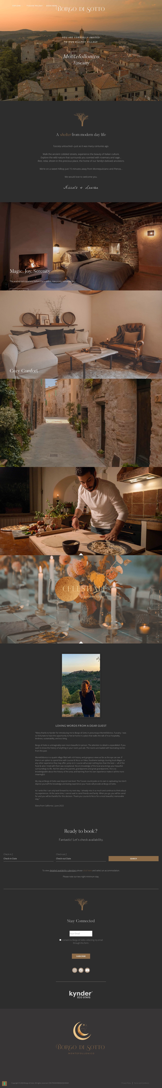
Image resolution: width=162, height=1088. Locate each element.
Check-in (8, 854)
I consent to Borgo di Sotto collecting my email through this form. (82, 941)
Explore (16, 6)
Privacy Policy (126, 1083)
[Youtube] (87, 970)
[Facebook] (81, 970)
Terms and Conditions (141, 1083)
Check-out (61, 854)
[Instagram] (74, 970)
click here (87, 870)
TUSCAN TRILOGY (35, 6)
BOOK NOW (51, 6)
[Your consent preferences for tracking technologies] (4, 1083)
